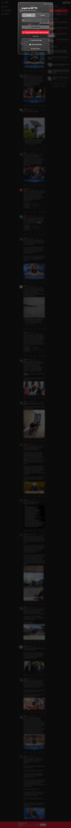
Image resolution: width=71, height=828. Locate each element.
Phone (43, 15)
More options (36, 48)
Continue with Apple (37, 44)
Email (29, 15)
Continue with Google (36, 40)
